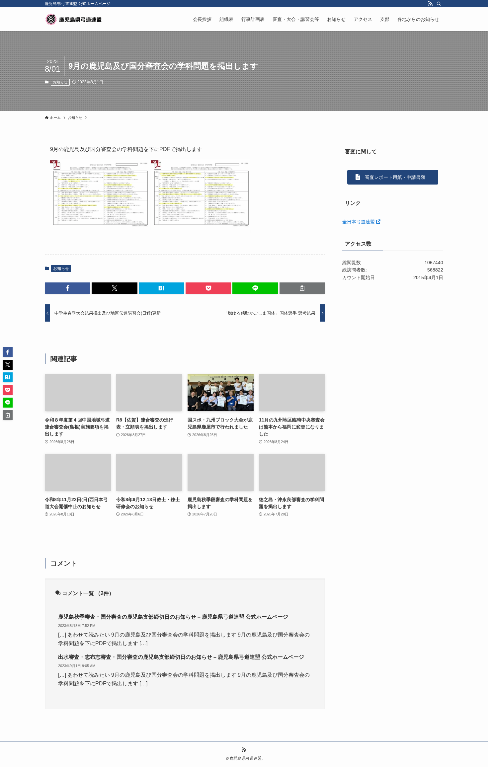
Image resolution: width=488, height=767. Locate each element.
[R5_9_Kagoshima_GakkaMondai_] (201, 196)
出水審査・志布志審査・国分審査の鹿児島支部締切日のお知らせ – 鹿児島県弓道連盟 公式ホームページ (181, 657)
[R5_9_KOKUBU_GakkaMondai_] (100, 196)
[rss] (430, 3)
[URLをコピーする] (302, 288)
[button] (67, 288)
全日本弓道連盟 (359, 221)
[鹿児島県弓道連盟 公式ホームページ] (74, 19)
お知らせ (60, 82)
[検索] (439, 3)
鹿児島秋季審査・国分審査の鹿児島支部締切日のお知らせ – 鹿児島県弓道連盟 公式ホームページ (173, 617)
